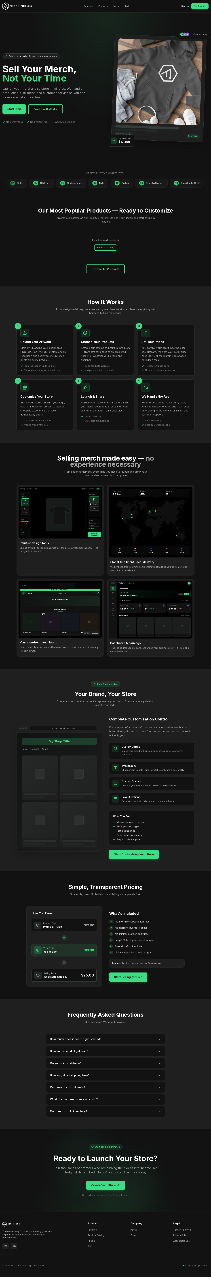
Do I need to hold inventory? (68, 1111)
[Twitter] (5, 1246)
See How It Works (45, 109)
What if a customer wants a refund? (74, 1099)
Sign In (185, 6)
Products (103, 6)
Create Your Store (103, 1185)
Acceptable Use (181, 1240)
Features (88, 6)
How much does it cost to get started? (75, 1039)
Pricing (116, 6)
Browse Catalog (105, 247)
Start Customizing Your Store (134, 854)
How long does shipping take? (70, 1075)
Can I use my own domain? (67, 1087)
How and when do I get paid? (69, 1051)
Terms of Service (182, 1229)
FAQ (127, 6)
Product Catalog (96, 1235)
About (134, 1229)
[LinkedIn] (14, 1246)
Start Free (14, 109)
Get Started (200, 6)
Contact (134, 1235)
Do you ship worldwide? (66, 1063)
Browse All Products (105, 269)
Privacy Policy (180, 1235)
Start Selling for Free (128, 977)
